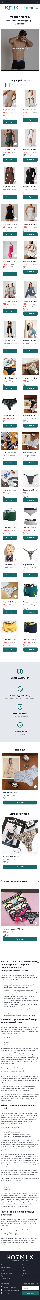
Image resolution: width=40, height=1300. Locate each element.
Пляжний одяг (5, 1278)
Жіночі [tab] (23, 85)
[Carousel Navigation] (37, 881)
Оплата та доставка (28, 1265)
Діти (2, 1270)
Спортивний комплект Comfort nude (16, 301)
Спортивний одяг (6, 1273)
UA (32, 2)
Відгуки (24, 1270)
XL (30, 193)
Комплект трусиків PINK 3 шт (13, 929)
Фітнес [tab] (31, 85)
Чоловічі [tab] (15, 85)
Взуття (3, 1276)
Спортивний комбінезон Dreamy (14, 149)
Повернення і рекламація (30, 1276)
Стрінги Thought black (10, 378)
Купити (10, 122)
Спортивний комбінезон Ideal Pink (15, 261)
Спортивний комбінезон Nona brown (16, 187)
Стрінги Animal (28, 565)
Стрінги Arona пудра (30, 415)
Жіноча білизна (5, 1267)
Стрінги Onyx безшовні (11, 856)
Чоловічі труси (5, 1265)
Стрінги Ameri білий (30, 378)
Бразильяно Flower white (11, 490)
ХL (9, 645)
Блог (23, 1267)
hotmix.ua (7, 1293)
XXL (34, 533)
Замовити (30, 1293)
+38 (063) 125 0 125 (10, 1287)
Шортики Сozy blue (30, 452)
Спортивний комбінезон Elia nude (15, 110)
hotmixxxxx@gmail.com (11, 1290)
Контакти (24, 1273)
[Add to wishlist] (15, 104)
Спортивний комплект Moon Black (15, 341)
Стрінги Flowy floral (10, 452)
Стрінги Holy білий (9, 602)
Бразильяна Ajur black (10, 415)
